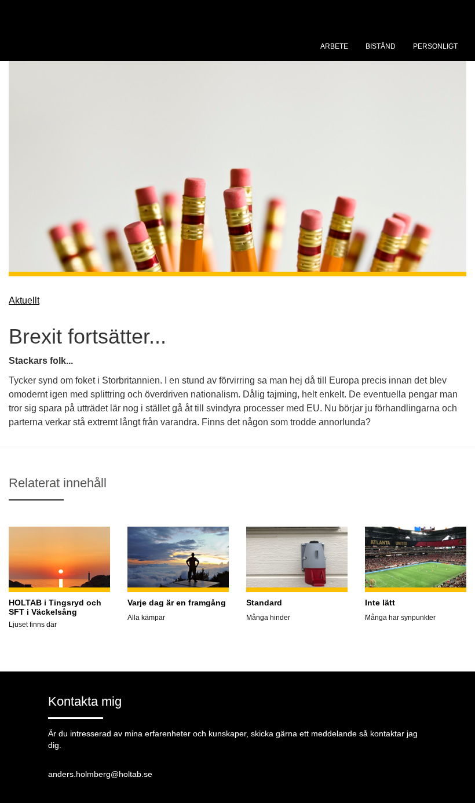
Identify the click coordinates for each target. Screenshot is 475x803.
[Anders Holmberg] (95, 43)
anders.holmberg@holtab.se (100, 774)
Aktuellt (24, 300)
